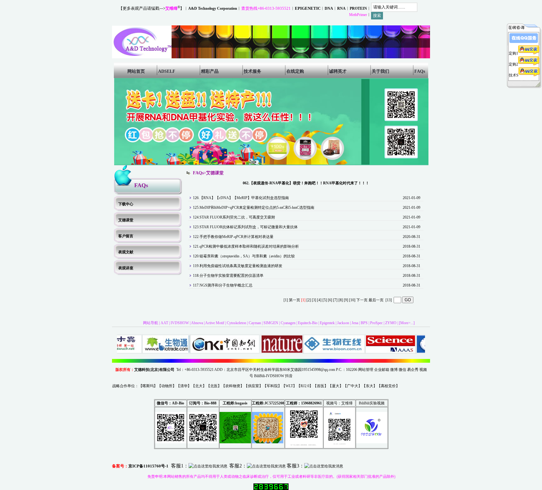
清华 (184, 386)
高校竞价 (388, 386)
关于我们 (380, 71)
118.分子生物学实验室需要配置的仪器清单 (228, 275)
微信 (402, 369)
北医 (214, 386)
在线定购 (295, 71)
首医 (320, 386)
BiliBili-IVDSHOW (269, 376)
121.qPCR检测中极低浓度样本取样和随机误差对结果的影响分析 (246, 246)
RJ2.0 (304, 386)
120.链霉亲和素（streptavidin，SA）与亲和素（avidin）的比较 (244, 256)
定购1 (513, 53)
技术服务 (252, 71)
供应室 (253, 386)
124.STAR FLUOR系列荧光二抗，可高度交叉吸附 (234, 217)
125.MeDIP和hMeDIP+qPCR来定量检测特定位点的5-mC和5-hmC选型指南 (253, 207)
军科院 (272, 386)
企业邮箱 (381, 369)
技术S (513, 75)
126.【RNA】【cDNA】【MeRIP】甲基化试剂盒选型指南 (241, 198)
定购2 (513, 64)
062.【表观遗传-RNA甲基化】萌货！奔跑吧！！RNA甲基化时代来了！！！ (306, 183)
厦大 (335, 386)
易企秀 (412, 369)
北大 (199, 386)
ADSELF (166, 71)
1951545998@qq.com (318, 369)
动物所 (167, 386)
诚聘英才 (338, 71)
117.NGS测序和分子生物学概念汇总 (222, 285)
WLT (289, 386)
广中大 (352, 386)
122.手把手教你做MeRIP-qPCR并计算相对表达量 (233, 236)
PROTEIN (358, 8)
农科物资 (232, 386)
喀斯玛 (148, 386)
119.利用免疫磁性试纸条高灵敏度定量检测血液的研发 (237, 266)
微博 (394, 369)
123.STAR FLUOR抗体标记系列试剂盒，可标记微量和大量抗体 (245, 227)
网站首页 (136, 71)
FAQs (419, 71)
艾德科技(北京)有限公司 (154, 369)
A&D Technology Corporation (212, 8)
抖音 (289, 376)
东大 (369, 386)
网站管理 (365, 369)
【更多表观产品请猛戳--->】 (151, 8)
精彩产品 (210, 71)
